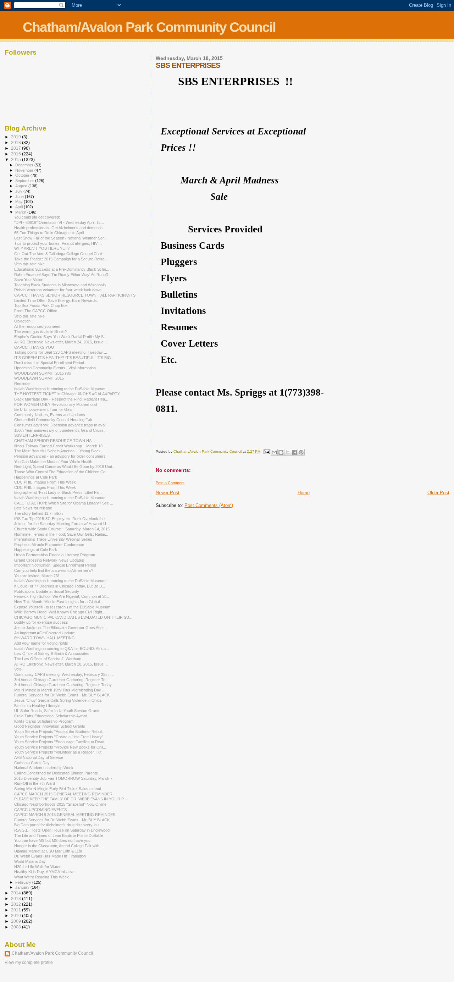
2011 (16, 909)
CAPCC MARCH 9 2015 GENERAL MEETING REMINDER (65, 814)
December (24, 165)
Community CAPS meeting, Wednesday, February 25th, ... (64, 674)
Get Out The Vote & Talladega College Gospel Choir (58, 254)
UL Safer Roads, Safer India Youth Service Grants (57, 710)
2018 (16, 142)
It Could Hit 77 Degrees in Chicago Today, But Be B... (59, 586)
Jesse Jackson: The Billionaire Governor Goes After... (60, 627)
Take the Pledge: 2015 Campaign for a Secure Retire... (61, 259)
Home (304, 492)
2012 (16, 904)
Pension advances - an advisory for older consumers (60, 456)
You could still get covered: (37, 217)
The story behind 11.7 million (38, 513)
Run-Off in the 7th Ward (34, 783)
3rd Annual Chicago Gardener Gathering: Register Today (63, 685)
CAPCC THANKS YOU (34, 347)
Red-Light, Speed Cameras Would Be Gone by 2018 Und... (64, 466)
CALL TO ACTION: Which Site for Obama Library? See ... (63, 503)
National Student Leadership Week (43, 768)
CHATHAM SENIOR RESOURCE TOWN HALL (55, 440)
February (23, 882)
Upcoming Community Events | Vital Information (55, 368)
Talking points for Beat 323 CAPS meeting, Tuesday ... (60, 352)
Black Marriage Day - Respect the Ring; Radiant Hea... (61, 399)
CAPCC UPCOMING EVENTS (40, 809)
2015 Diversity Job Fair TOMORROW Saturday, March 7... (65, 778)
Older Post (438, 492)
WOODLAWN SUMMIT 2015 (39, 378)
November (24, 170)
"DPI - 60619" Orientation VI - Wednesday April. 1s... (59, 222)
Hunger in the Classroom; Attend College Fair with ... (59, 846)
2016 (16, 153)
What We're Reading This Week (41, 877)
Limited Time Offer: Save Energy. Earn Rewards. (56, 300)
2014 (16, 892)
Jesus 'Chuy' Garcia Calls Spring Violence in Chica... (59, 700)
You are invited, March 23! (36, 576)
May (19, 201)
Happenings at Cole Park (35, 477)
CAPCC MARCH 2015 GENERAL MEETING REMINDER (63, 794)
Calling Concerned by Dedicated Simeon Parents (56, 773)
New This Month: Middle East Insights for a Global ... (59, 602)
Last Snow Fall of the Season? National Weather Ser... (60, 238)
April (19, 207)
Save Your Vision (28, 279)
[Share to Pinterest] (301, 452)
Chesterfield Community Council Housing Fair (53, 420)
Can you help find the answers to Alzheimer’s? (53, 570)
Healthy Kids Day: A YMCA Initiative (44, 872)
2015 (16, 159)
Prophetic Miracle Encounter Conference (49, 544)
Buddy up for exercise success (41, 622)
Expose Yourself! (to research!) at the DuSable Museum (62, 607)
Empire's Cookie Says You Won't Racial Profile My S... (60, 337)
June (20, 196)
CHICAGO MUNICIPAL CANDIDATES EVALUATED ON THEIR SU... (73, 617)
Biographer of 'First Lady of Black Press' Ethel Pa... (58, 492)
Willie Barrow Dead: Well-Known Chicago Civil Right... (59, 612)
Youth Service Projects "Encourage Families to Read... (60, 742)
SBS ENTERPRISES (32, 435)
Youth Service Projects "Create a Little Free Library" (58, 737)
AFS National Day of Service (38, 757)
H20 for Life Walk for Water (37, 867)
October (23, 175)
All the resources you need (37, 326)
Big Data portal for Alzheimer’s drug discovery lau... (58, 825)
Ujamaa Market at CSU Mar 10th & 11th (48, 851)
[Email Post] (266, 451)
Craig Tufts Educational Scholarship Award (50, 716)
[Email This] (274, 452)
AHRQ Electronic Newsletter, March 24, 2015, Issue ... (61, 342)
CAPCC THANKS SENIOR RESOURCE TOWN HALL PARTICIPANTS (74, 295)
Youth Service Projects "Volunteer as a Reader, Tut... (59, 752)
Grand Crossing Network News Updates (49, 560)
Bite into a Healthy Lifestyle (37, 706)
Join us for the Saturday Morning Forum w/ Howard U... (61, 524)
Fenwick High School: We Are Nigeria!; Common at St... (61, 596)
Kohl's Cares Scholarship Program (43, 721)
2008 (16, 927)
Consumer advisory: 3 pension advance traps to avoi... (61, 425)
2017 (16, 148)
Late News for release (33, 508)
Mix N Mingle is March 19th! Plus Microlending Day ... (59, 690)
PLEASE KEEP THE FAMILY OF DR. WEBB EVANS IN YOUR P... (70, 799)
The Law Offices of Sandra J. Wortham (47, 659)
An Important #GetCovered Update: (44, 633)
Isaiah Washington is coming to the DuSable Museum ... (62, 389)
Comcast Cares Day (32, 763)
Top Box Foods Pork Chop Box (41, 305)
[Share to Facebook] (294, 452)
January (23, 887)
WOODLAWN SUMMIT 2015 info (42, 373)
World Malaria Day (30, 861)
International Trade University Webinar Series (53, 539)
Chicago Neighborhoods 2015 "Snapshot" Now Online (60, 804)
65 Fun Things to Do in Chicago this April (49, 233)
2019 (16, 136)
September (25, 180)
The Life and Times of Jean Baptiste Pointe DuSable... (60, 835)
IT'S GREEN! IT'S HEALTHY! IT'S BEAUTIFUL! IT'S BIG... (64, 357)
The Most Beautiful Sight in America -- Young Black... (59, 451)
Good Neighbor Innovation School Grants (49, 726)
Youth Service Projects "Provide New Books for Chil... (60, 747)
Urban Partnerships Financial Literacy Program (54, 555)
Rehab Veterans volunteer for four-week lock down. (58, 290)
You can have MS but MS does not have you (52, 840)
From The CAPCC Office (35, 311)
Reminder (22, 383)
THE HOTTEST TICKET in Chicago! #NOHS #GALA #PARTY (67, 394)
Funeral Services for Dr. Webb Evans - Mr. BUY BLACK (62, 695)
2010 (16, 915)
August (21, 186)
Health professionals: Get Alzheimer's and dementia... (60, 228)
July (19, 191)
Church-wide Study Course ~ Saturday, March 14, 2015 (62, 529)
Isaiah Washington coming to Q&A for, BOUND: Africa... (61, 648)
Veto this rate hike (29, 264)
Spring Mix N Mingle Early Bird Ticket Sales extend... (59, 789)
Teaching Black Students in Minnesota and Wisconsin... (61, 285)
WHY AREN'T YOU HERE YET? (42, 248)
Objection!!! (24, 321)
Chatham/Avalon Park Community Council (149, 27)
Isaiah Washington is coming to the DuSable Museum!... (62, 498)
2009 (16, 921)
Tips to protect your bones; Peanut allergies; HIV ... (58, 243)
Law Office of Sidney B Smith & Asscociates (51, 653)
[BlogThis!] (280, 452)
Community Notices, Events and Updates (49, 415)
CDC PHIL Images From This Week (45, 482)
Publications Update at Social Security (46, 591)
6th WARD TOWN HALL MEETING (44, 638)
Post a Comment (170, 483)
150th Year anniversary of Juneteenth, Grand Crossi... (60, 430)
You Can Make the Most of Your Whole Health (53, 461)
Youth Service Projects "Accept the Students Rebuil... (59, 731)
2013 (16, 898)
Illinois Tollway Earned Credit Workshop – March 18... (60, 446)
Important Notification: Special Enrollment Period (55, 565)
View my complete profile (29, 962)
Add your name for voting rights (41, 643)
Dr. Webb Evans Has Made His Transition (50, 856)
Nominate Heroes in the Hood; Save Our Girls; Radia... (61, 534)
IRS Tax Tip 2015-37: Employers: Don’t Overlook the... (61, 519)
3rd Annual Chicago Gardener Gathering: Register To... (61, 680)
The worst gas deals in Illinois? (40, 332)
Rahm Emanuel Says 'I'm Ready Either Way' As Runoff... (62, 274)
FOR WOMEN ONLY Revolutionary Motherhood (55, 404)
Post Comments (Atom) (208, 505)
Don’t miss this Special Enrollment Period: (49, 362)
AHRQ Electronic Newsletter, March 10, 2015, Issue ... (61, 664)
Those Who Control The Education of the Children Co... (61, 472)
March (21, 212)
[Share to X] (287, 452)
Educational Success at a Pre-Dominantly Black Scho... (61, 269)
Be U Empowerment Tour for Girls (43, 409)
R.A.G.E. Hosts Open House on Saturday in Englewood (62, 830)
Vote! (18, 669)
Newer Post (167, 492)
